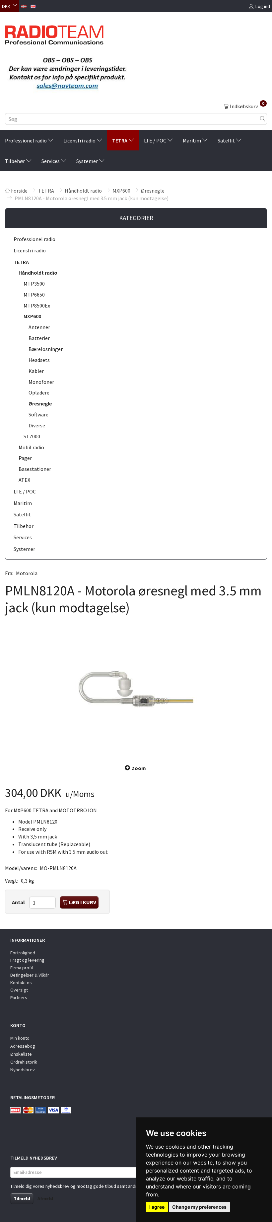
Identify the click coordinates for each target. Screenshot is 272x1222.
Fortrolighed (22, 953)
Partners (18, 998)
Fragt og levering (27, 960)
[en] (33, 5)
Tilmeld (22, 1198)
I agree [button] (157, 1207)
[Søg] (262, 119)
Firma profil (21, 968)
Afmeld (45, 1198)
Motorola (26, 573)
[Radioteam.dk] (54, 33)
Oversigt (19, 990)
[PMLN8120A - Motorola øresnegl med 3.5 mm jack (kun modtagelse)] (136, 689)
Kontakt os (21, 983)
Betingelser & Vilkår (29, 975)
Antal (19, 902)
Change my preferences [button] (199, 1207)
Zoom (139, 768)
